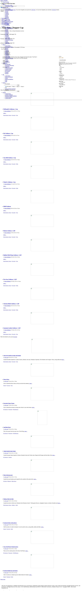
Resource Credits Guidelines (11, 95)
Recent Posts (7, 64)
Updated (7, 13)
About (6, 78)
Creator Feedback (8, 97)
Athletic (13, 505)
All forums (7, 66)
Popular (6, 12)
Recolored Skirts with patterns (10, 522)
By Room (5, 481)
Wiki (6, 81)
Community (5, 63)
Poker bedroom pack (8, 475)
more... (4, 113)
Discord (6, 73)
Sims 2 (4, 7)
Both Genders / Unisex (7, 115)
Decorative (10, 409)
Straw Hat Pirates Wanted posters (10, 546)
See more (15, 336)
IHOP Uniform (7, 206)
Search (4, 82)
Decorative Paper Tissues (8, 403)
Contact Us (6, 590)
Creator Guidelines (9, 94)
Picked (6, 15)
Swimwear (8, 576)
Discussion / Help (8, 5)
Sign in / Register (4, 0)
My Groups (7, 71)
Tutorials (7, 18)
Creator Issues (8, 98)
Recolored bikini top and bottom (10, 570)
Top (2, 590)
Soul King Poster (7, 427)
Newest (6, 11)
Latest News (7, 75)
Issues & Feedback (9, 77)
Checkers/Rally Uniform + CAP (11, 303)
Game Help (7, 19)
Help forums (7, 20)
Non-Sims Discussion (9, 65)
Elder (17, 139)
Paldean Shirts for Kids (8, 499)
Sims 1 (4, 4)
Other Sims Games (9, 67)
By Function (5, 409)
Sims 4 (4, 44)
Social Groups (8, 70)
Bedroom (9, 481)
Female (4, 385)
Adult (12, 529)
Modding (7, 16)
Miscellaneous (15, 409)
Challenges (7, 25)
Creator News (8, 93)
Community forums (9, 21)
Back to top (3, 579)
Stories (6, 22)
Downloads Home (9, 10)
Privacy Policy (13, 590)
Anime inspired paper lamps (9, 451)
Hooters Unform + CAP (9, 230)
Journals (6, 72)
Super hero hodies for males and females (12, 355)
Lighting (10, 457)
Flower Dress (6, 379)
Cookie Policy (20, 590)
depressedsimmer (7, 111)
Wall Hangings (15, 433)
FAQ (6, 80)
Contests (7, 23)
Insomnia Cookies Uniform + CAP (11, 328)
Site (3, 74)
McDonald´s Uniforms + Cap (10, 109)
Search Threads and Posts (10, 88)
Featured (7, 14)
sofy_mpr (6, 357)
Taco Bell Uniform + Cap (9, 157)
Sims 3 (4, 26)
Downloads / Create (9, 6)
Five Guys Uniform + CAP (10, 279)
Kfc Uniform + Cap (8, 133)
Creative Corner (8, 68)
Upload (4, 92)
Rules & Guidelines (9, 79)
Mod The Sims (6, 2)
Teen (17, 115)
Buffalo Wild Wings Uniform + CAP (12, 255)
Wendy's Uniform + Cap (9, 182)
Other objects (14, 481)
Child (17, 505)
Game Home (7, 8)
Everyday (13, 115)
